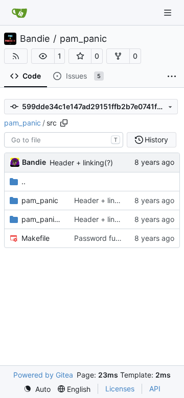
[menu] (37, 389)
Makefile (35, 238)
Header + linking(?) (81, 162)
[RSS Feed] (16, 56)
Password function (105, 238)
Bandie (35, 39)
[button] (43, 56)
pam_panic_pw (42, 219)
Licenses (119, 388)
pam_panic (83, 39)
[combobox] (63, 139)
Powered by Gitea (43, 374)
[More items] (172, 76)
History (156, 139)
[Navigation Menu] (168, 12)
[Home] (19, 13)
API (154, 388)
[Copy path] (63, 123)
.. (23, 181)
